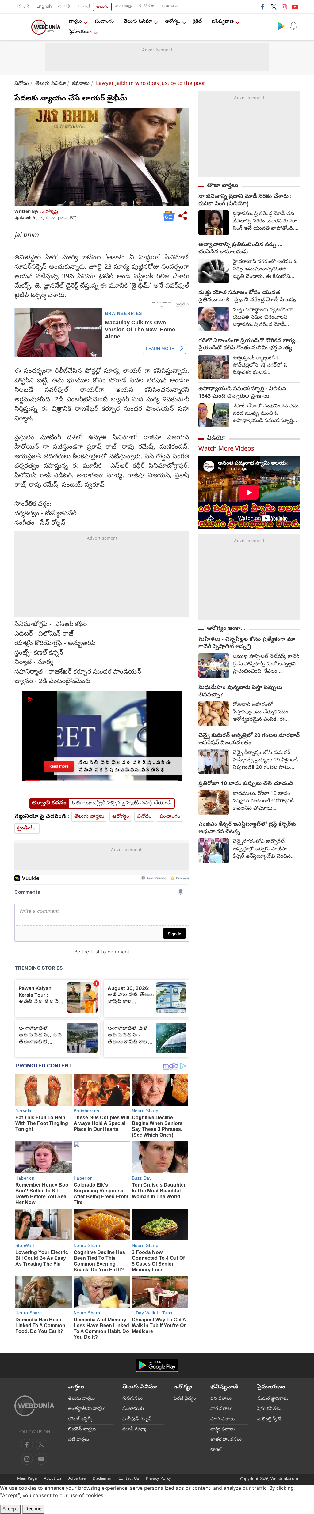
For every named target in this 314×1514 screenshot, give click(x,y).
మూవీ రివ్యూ (134, 1429)
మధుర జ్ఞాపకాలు (272, 1399)
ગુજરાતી (169, 7)
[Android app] (157, 1365)
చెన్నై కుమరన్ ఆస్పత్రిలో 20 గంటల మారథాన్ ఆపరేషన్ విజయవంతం (249, 739)
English (44, 7)
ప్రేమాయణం (80, 32)
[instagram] (284, 6)
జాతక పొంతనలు (226, 1440)
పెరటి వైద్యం (185, 1399)
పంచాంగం (104, 21)
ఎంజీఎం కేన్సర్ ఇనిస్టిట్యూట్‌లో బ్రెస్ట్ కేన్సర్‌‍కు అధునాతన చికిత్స (247, 828)
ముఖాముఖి (133, 1409)
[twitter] (273, 6)
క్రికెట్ (197, 21)
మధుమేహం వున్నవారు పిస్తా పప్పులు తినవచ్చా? (240, 691)
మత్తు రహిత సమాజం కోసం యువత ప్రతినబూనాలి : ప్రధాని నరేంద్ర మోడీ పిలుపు (247, 296)
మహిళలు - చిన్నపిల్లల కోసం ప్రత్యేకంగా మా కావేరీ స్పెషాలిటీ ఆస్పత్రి (246, 643)
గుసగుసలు (132, 1399)
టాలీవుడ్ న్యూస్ (137, 1419)
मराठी (83, 7)
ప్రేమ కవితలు (269, 1409)
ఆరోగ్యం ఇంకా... (226, 628)
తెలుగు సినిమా (138, 21)
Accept (10, 1509)
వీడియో (216, 438)
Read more (58, 766)
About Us (52, 1479)
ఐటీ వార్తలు (78, 1440)
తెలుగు (102, 7)
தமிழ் (64, 7)
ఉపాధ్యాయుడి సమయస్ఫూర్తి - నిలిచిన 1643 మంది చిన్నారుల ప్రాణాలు (242, 393)
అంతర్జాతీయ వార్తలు (86, 1409)
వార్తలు (75, 21)
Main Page (27, 1479)
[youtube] (295, 6)
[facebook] (262, 6)
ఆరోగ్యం (172, 21)
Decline (33, 1509)
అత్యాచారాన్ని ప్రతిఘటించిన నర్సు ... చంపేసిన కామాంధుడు (240, 248)
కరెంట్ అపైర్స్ (80, 1419)
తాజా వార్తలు (222, 186)
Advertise (77, 1479)
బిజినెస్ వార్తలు (82, 1429)
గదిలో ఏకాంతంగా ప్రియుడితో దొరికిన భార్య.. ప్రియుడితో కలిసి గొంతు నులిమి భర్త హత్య (248, 345)
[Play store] (281, 26)
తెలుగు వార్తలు (89, 816)
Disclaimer (102, 1479)
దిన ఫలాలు (221, 1399)
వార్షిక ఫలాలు (222, 1429)
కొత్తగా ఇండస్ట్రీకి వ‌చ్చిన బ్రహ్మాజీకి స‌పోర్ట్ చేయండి (121, 803)
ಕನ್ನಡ (146, 7)
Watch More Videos (226, 449)
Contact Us (128, 1479)
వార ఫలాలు (221, 1409)
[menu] (20, 27)
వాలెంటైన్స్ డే (269, 1419)
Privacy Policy (158, 1479)
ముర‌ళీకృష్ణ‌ (49, 212)
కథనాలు (81, 83)
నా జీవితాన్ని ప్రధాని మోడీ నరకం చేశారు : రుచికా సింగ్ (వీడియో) (245, 200)
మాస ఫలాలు (222, 1419)
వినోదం (21, 83)
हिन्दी (23, 7)
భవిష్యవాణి (223, 21)
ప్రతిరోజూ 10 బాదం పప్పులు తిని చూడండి (245, 784)
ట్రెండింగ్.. (27, 828)
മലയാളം (123, 7)
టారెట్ (216, 1450)
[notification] (293, 26)
